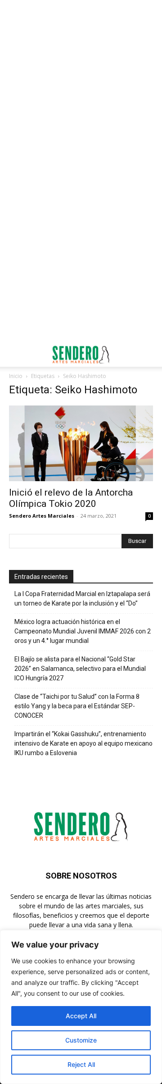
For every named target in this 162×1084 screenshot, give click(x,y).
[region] (81, 1007)
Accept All (81, 1016)
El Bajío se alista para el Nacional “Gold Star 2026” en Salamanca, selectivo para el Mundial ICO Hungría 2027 (80, 669)
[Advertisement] (81, 86)
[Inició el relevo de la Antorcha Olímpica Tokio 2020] (81, 443)
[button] (15, 354)
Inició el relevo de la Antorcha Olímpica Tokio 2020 (71, 498)
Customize (81, 1040)
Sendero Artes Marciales (41, 515)
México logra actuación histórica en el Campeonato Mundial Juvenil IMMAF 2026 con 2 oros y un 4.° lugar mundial (82, 631)
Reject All (81, 1064)
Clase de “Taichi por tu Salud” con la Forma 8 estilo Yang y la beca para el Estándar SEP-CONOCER (77, 706)
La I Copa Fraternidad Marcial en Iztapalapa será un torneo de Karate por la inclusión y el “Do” (82, 598)
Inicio (15, 376)
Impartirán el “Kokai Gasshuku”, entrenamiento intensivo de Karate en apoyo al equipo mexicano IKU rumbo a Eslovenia (83, 743)
